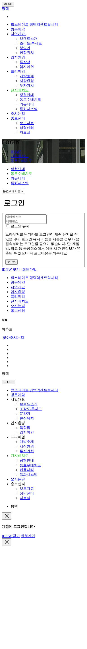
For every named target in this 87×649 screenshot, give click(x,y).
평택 (5, 8)
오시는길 (18, 113)
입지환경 (18, 57)
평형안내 (27, 95)
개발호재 (27, 76)
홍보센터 (18, 118)
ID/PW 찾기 (11, 269)
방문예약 (18, 29)
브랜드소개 (28, 38)
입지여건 (27, 67)
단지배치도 (20, 90)
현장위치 (27, 52)
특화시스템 (28, 109)
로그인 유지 (19, 226)
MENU (8, 4)
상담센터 (27, 128)
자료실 (25, 132)
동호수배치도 (30, 99)
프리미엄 (18, 71)
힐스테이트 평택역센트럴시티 (34, 24)
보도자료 (27, 123)
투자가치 (27, 85)
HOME (16, 152)
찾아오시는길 (13, 337)
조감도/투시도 (31, 43)
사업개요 (18, 34)
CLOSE (8, 382)
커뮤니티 (27, 104)
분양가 (25, 48)
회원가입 (29, 269)
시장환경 (27, 81)
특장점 (25, 62)
